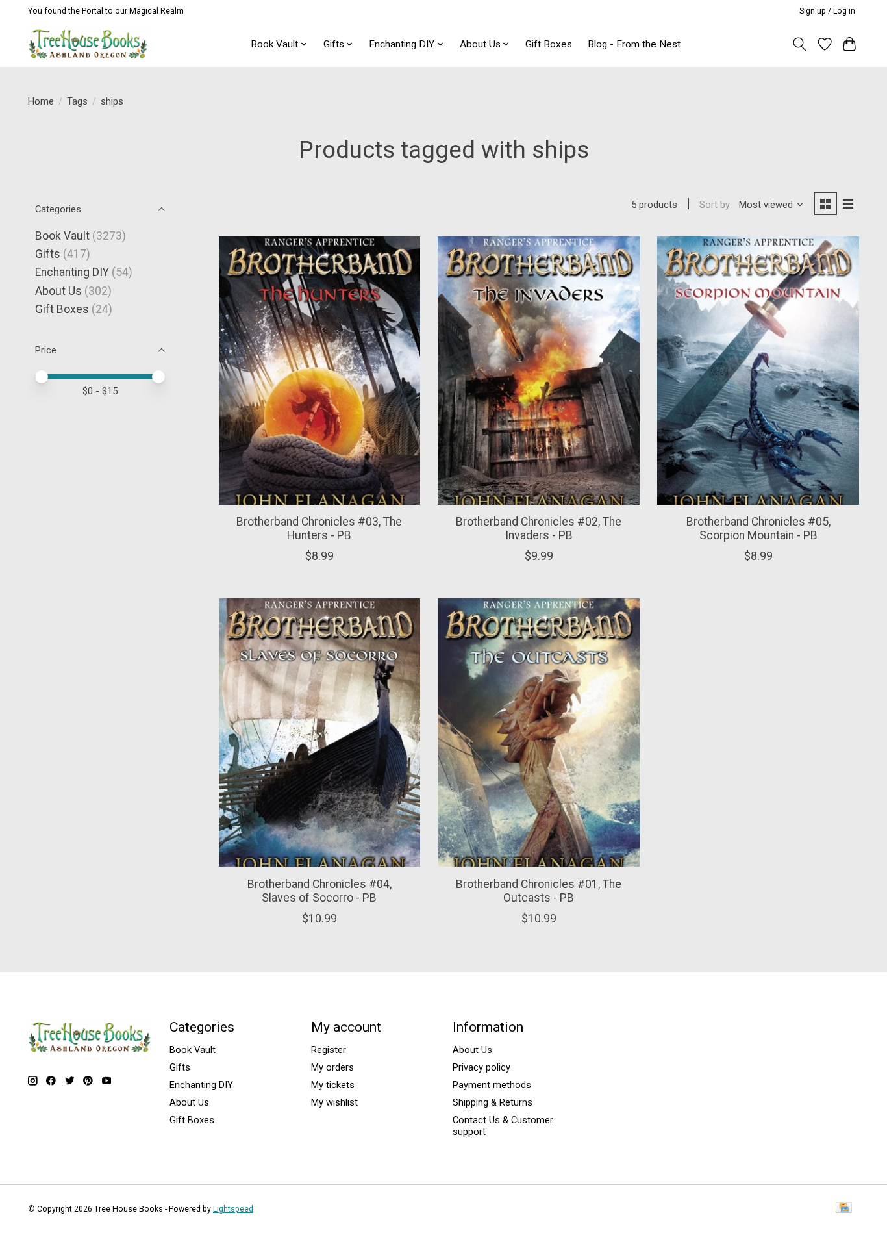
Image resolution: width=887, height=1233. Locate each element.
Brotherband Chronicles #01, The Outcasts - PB (538, 891)
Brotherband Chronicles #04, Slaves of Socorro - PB (319, 891)
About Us (58, 291)
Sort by (714, 204)
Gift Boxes (548, 44)
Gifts (47, 254)
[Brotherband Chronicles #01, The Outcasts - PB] (538, 732)
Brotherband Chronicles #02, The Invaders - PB (538, 528)
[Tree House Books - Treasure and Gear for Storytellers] (88, 44)
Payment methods (492, 1085)
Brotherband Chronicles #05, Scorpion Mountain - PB (758, 528)
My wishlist (334, 1102)
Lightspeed (233, 1209)
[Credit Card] (844, 1208)
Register (328, 1050)
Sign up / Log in (827, 11)
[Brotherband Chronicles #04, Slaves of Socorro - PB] (319, 732)
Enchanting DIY (72, 272)
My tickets (333, 1085)
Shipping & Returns (492, 1102)
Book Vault (62, 235)
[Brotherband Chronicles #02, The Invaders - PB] (538, 370)
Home (41, 101)
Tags (77, 101)
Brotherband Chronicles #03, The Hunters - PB (319, 528)
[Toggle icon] (799, 44)
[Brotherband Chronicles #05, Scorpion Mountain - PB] (757, 370)
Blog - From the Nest (634, 44)
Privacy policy (481, 1067)
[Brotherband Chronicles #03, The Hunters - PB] (319, 370)
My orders (332, 1067)
